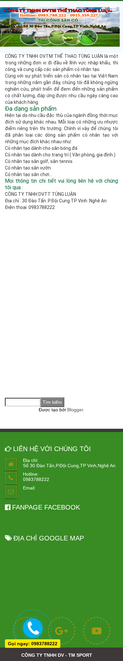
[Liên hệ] (33, 627)
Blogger (75, 409)
